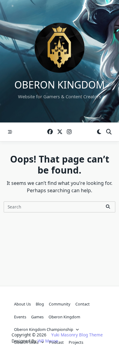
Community (59, 304)
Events (20, 317)
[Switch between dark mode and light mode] (99, 132)
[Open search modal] (109, 132)
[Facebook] (50, 132)
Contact (82, 304)
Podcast (56, 342)
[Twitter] (60, 132)
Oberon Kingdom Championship (43, 329)
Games (37, 317)
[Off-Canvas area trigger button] (10, 132)
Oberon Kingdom (59, 84)
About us (22, 304)
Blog (40, 304)
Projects (76, 342)
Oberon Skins (26, 342)
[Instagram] (69, 132)
